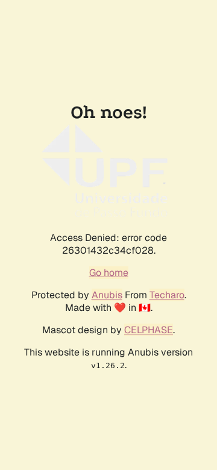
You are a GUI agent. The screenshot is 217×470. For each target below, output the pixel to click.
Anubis (107, 295)
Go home (108, 272)
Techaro (166, 295)
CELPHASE (148, 330)
